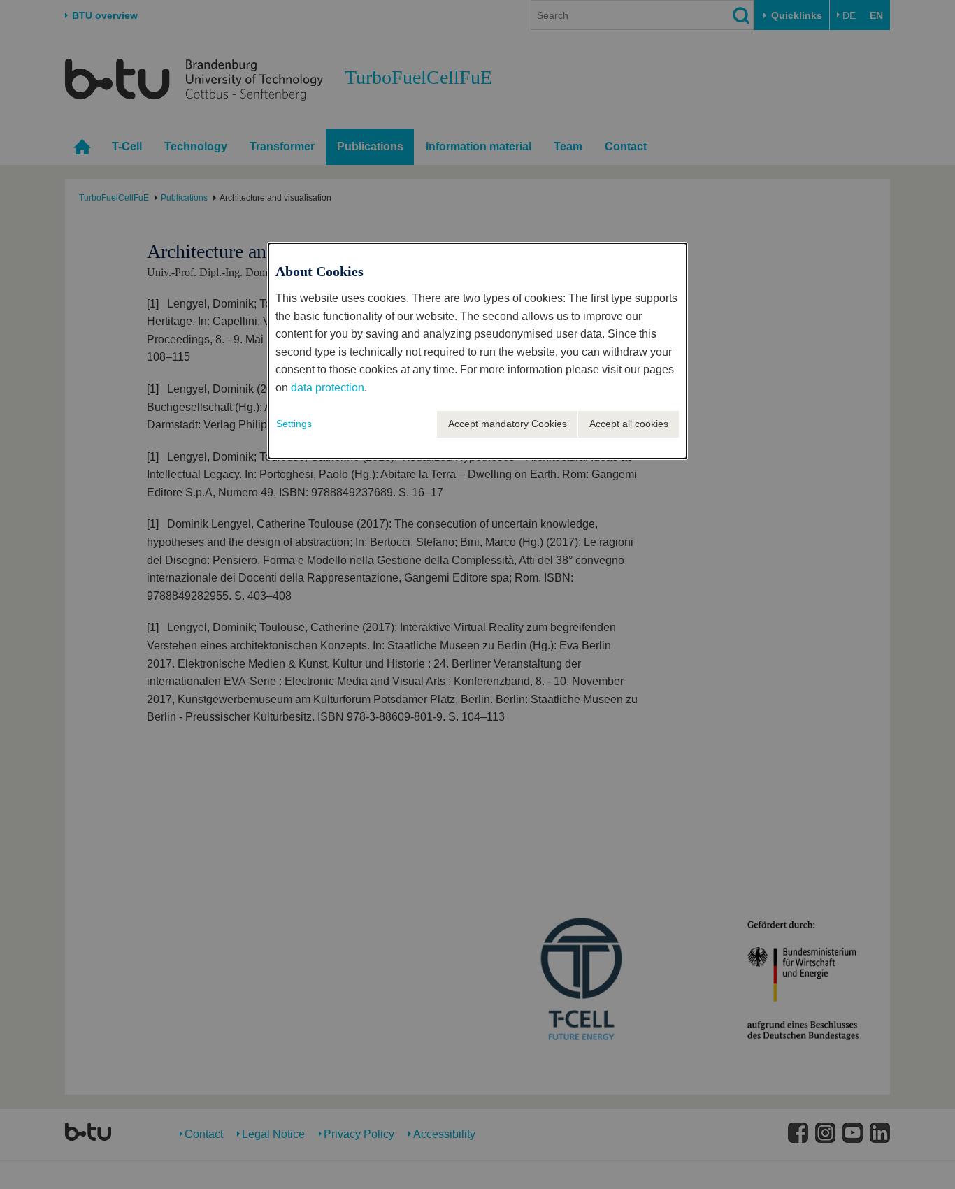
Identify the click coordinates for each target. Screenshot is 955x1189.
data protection (327, 388)
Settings (294, 423)
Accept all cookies (628, 423)
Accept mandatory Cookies (507, 423)
